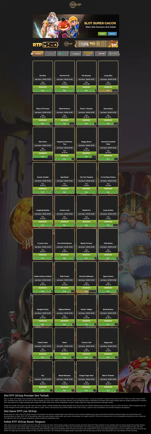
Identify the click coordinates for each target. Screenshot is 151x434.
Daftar (112, 34)
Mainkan (43, 87)
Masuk (102, 34)
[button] (32, 53)
